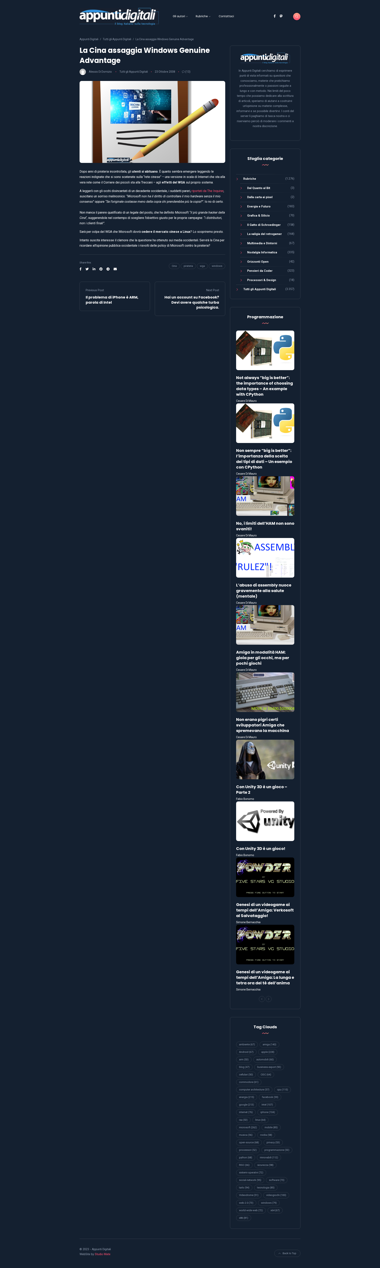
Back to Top (289, 1253)
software (276, 1180)
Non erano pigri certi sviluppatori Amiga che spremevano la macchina (262, 725)
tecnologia (266, 1187)
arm (244, 1059)
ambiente (247, 1044)
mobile (271, 1127)
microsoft (248, 1127)
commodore (248, 1082)
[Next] (269, 999)
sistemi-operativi (251, 1172)
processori (248, 1149)
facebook (270, 1097)
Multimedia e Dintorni (262, 243)
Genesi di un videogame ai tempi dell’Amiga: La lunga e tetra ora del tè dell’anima (265, 977)
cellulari (246, 1074)
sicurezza (265, 1164)
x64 (275, 1210)
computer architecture (254, 1089)
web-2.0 (246, 1202)
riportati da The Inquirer (207, 191)
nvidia (266, 1134)
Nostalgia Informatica (262, 252)
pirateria (188, 265)
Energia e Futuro (259, 206)
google (246, 1104)
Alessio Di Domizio (100, 71)
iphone (267, 1112)
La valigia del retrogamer (264, 234)
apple (267, 1051)
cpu (282, 1089)
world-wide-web (251, 1210)
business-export (269, 1067)
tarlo (244, 1187)
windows (217, 265)
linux (260, 1119)
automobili (265, 1059)
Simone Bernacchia (248, 922)
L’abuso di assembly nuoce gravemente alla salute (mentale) (263, 590)
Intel (267, 1104)
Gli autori (179, 16)
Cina (174, 265)
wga (202, 265)
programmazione (276, 1149)
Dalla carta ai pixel (260, 197)
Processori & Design (261, 280)
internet (246, 1112)
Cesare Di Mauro (246, 400)
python (245, 1157)
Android (246, 1051)
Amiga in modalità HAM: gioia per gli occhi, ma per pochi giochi (262, 657)
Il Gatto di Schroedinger (264, 225)
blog (244, 1067)
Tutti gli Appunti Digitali (133, 71)
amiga (269, 1044)
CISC (266, 1074)
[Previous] (262, 999)
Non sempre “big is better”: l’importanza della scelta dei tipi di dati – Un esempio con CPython (264, 459)
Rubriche (202, 16)
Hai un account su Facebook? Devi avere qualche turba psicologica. (191, 302)
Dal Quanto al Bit (258, 188)
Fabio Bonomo (245, 798)
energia (246, 1097)
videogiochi (276, 1195)
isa (243, 1119)
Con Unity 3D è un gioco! (260, 848)
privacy (273, 1142)
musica (246, 1134)
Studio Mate (102, 1254)
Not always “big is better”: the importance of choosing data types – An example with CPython (264, 386)
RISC (244, 1164)
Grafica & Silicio (258, 215)
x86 (243, 1217)
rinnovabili (269, 1157)
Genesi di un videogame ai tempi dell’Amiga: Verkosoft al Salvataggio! (265, 910)
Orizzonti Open (258, 261)
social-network (250, 1180)
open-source (249, 1142)
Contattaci (226, 16)
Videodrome (248, 1195)
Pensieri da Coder (260, 271)
